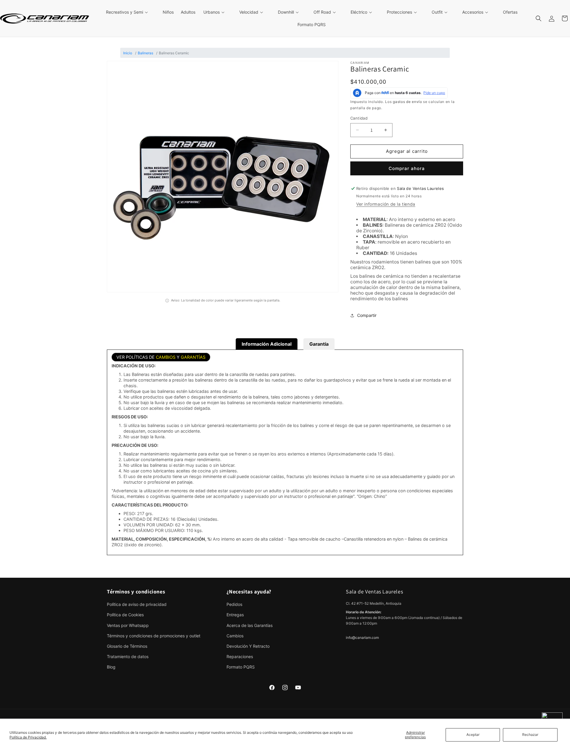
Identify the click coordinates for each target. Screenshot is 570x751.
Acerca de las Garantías (250, 625)
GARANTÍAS (193, 357)
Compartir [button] (366, 315)
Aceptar (472, 734)
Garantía (319, 344)
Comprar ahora (407, 168)
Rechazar (530, 734)
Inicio (127, 53)
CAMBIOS (165, 357)
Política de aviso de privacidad (137, 604)
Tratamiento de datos (127, 656)
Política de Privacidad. (28, 737)
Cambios (235, 635)
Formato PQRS (241, 666)
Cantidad (359, 118)
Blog (111, 666)
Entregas (235, 614)
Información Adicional (267, 344)
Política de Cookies (125, 614)
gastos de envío (407, 101)
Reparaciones (240, 656)
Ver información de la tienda (385, 204)
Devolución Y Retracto (248, 646)
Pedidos (234, 604)
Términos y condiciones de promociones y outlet (153, 635)
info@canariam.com (362, 637)
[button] (130, 12)
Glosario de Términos (127, 646)
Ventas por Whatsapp (128, 625)
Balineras (145, 53)
